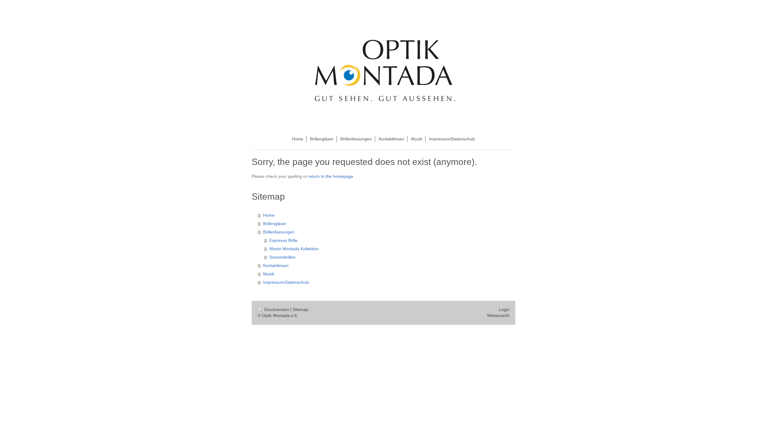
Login (504, 309)
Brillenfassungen (279, 232)
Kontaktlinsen (276, 265)
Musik (268, 273)
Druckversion (276, 309)
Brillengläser (274, 223)
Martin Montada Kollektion (294, 248)
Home (268, 215)
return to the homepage (330, 176)
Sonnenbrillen (282, 257)
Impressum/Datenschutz (286, 282)
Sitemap (300, 309)
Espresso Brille (283, 240)
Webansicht (498, 315)
